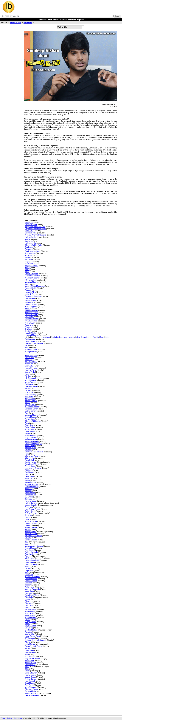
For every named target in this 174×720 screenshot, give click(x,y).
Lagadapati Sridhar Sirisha (35, 229)
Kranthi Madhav (31, 333)
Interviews (28, 23)
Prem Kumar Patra (32, 636)
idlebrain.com (15, 23)
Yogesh (28, 585)
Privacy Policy (6, 718)
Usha (27, 519)
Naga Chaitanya (31, 437)
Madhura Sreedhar (32, 278)
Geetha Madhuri (31, 630)
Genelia (28, 525)
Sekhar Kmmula (31, 552)
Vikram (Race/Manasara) (35, 286)
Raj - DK (28, 257)
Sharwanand (30, 298)
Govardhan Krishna (32, 276)
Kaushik (95, 337)
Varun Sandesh (31, 382)
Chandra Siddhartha (33, 421)
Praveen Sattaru (31, 311)
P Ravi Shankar (31, 513)
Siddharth (28, 360)
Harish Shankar (31, 341)
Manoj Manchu (31, 352)
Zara (102, 337)
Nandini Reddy (30, 288)
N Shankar (29, 392)
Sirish (27, 268)
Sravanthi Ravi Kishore (34, 343)
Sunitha (28, 556)
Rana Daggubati (31, 306)
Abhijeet (46, 337)
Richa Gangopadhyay (33, 444)
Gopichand (29, 247)
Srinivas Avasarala (32, 589)
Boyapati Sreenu (31, 266)
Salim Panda (30, 613)
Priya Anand (30, 431)
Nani (27, 413)
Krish (27, 309)
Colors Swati (30, 511)
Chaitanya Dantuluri (32, 456)
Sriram (108, 337)
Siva (27, 573)
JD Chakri (29, 497)
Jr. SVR (28, 331)
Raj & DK (28, 478)
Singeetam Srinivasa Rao (35, 227)
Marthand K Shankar (33, 468)
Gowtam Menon (31, 304)
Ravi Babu (29, 317)
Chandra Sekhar (31, 564)
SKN (27, 345)
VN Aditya (29, 558)
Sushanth (28, 241)
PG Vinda (29, 597)
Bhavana (28, 601)
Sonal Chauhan (31, 673)
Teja (26, 347)
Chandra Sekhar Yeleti (34, 245)
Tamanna (28, 499)
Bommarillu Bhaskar (33, 296)
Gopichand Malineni (33, 251)
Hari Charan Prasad (32, 509)
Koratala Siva (30, 292)
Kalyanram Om (31, 243)
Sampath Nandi (31, 349)
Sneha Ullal (29, 634)
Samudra (28, 583)
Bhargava (28, 603)
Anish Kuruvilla (31, 521)
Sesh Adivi (29, 231)
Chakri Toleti (30, 458)
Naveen (72, 337)
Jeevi (27, 544)
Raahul (27, 566)
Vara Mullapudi (31, 687)
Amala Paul (29, 358)
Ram (27, 423)
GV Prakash (30, 638)
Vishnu (27, 388)
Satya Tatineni (30, 411)
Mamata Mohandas (32, 577)
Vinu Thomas (30, 665)
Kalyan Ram (30, 399)
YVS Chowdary (31, 362)
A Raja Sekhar (30, 622)
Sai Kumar (29, 384)
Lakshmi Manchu (31, 282)
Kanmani (28, 593)
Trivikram (29, 329)
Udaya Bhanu (30, 677)
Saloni (27, 403)
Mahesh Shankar (31, 485)
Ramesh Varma (31, 581)
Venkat (27, 648)
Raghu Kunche (31, 675)
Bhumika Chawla (31, 689)
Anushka (28, 507)
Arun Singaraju (30, 435)
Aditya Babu (30, 419)
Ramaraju (28, 249)
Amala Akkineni (31, 321)
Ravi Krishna (30, 554)
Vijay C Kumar (30, 693)
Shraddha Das (30, 483)
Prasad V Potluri (31, 368)
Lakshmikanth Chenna (34, 546)
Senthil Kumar (30, 462)
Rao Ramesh (30, 681)
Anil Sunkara (30, 253)
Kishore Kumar (31, 501)
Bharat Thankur (31, 401)
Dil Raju (28, 376)
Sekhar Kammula (32, 319)
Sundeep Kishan (31, 313)
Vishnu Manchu (31, 225)
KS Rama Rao (30, 280)
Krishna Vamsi (30, 370)
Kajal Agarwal (30, 300)
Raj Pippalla (29, 472)
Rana (27, 374)
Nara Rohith (29, 460)
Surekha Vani (30, 616)
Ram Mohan (30, 611)
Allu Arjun (28, 255)
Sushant (28, 491)
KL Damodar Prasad (33, 378)
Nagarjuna (29, 223)
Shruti (27, 433)
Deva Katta (29, 425)
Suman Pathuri (31, 440)
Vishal (27, 620)
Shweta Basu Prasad (33, 536)
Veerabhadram (30, 380)
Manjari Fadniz (31, 618)
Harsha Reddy (30, 532)
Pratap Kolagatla (31, 274)
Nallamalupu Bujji (32, 560)
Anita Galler (29, 429)
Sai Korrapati (30, 339)
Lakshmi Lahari (31, 579)
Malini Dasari (30, 644)
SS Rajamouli (30, 405)
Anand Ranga (30, 466)
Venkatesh (29, 264)
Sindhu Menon (30, 663)
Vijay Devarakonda (83, 337)
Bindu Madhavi (31, 534)
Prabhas (28, 290)
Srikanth (28, 450)
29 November (110, 113)
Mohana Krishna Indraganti (35, 235)
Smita (27, 671)
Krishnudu (29, 607)
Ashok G (28, 259)
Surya (27, 480)
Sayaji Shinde (30, 626)
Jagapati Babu (30, 495)
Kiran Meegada (31, 356)
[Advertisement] (67, 7)
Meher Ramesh (31, 679)
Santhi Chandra (31, 540)
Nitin (27, 669)
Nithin (27, 270)
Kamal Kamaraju (31, 528)
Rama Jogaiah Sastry (33, 646)
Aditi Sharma (30, 656)
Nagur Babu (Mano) (32, 659)
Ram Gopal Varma (32, 464)
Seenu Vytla (30, 372)
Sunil (27, 284)
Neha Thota (29, 587)
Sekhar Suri (29, 661)
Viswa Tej (29, 628)
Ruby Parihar (30, 427)
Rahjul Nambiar (31, 503)
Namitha (28, 632)
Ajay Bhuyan (30, 323)
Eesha (27, 239)
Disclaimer (18, 718)
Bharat (27, 642)
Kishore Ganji (30, 609)
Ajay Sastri (29, 550)
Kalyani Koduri (30, 237)
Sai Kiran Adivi (31, 233)
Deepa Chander (31, 505)
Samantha (29, 302)
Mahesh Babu (30, 294)
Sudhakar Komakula (59, 337)
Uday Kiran (29, 562)
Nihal (27, 667)
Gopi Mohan (30, 683)
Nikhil (27, 272)
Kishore (28, 530)
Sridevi (27, 624)
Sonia (27, 517)
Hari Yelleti (29, 605)
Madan (27, 599)
